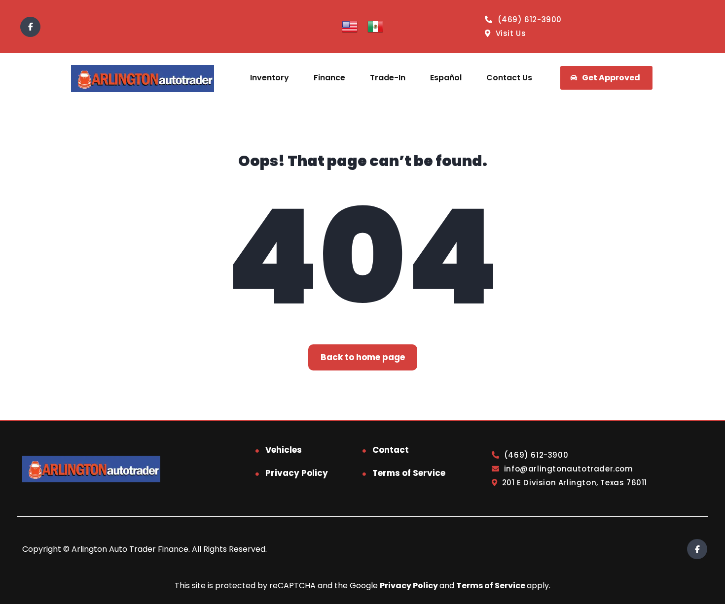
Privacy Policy (296, 473)
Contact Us (509, 77)
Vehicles (283, 450)
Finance (329, 77)
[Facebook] (30, 27)
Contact (390, 450)
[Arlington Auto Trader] (142, 78)
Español (446, 77)
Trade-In (387, 77)
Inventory (269, 77)
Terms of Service (408, 473)
